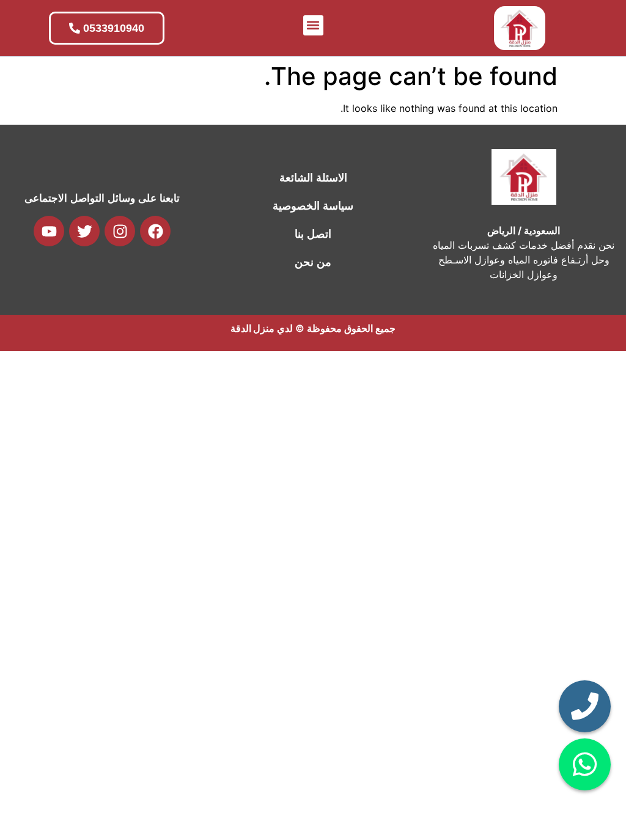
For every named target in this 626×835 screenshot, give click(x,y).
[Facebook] (155, 231)
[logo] (519, 28)
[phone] (585, 706)
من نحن (313, 262)
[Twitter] (84, 231)
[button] (313, 25)
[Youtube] (49, 231)
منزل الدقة (252, 328)
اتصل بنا (313, 234)
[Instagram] (120, 231)
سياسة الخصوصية (313, 206)
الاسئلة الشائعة (313, 178)
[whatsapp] (585, 764)
